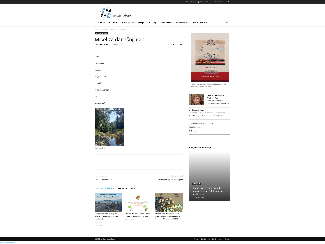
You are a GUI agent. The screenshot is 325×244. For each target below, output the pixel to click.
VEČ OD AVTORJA (126, 188)
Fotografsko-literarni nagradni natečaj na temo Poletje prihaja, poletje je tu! (106, 216)
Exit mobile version (7, 243)
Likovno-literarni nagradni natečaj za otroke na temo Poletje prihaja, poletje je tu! (138, 216)
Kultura (100, 22)
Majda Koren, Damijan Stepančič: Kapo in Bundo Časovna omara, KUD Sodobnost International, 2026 (168, 216)
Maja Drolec (103, 45)
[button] (227, 23)
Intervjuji (113, 22)
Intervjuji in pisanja (101, 30)
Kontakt (227, 239)
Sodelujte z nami (216, 2)
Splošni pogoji (217, 239)
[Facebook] (228, 2)
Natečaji (152, 22)
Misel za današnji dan (103, 180)
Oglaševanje (193, 131)
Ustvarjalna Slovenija (132, 22)
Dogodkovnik (183, 22)
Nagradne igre (200, 22)
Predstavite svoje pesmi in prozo (197, 2)
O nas (196, 239)
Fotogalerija (166, 22)
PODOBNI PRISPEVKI (105, 188)
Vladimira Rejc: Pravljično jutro (170, 180)
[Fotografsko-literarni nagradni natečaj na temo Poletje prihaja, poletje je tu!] (108, 202)
